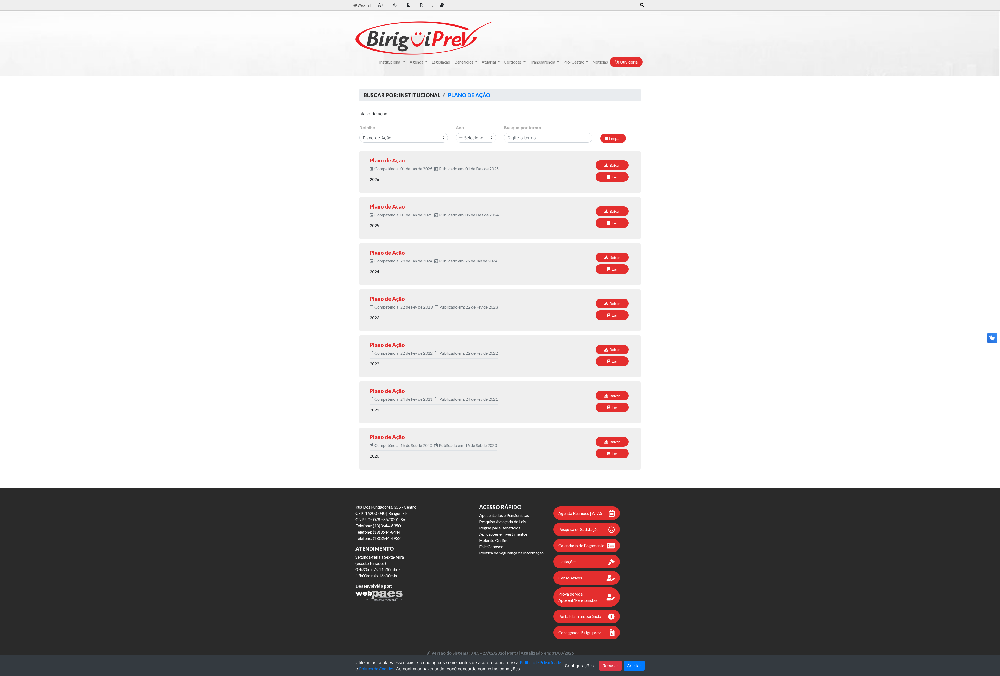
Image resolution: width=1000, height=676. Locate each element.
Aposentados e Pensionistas (504, 515)
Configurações (579, 665)
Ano (460, 127)
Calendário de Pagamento (581, 545)
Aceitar (634, 665)
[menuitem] (362, 5)
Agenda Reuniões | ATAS (580, 513)
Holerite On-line (493, 540)
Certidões (513, 61)
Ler (614, 177)
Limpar (614, 138)
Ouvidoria (628, 61)
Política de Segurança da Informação (511, 552)
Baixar (614, 165)
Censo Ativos (570, 577)
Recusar (610, 665)
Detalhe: (368, 127)
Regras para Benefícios (499, 527)
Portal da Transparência (579, 616)
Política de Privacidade (540, 662)
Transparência (543, 61)
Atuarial (489, 61)
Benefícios (464, 61)
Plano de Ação (468, 95)
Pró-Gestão (574, 61)
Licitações (567, 561)
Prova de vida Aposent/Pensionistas (577, 597)
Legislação (441, 61)
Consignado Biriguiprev (579, 632)
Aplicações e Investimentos (503, 533)
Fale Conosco (491, 546)
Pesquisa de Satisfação (578, 529)
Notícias (600, 61)
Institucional (390, 61)
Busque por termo (522, 127)
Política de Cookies (376, 668)
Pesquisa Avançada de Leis (502, 521)
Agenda (417, 61)
